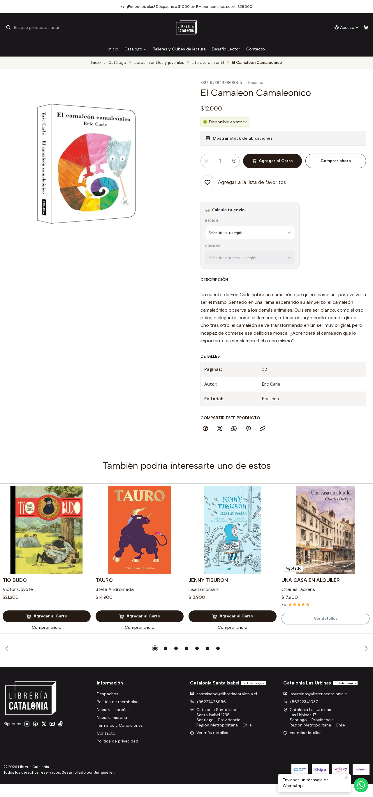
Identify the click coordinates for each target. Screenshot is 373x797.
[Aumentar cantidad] (234, 161)
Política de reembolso (118, 701)
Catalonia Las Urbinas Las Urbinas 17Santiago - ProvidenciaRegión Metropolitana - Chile (317, 717)
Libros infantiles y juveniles (159, 63)
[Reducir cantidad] (206, 161)
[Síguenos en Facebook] (35, 724)
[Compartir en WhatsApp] (234, 429)
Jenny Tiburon (208, 580)
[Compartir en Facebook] (205, 429)
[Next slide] (365, 648)
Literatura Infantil (208, 63)
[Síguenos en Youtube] (52, 724)
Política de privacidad (117, 741)
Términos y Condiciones (120, 725)
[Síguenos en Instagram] (27, 724)
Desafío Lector (226, 49)
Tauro (104, 580)
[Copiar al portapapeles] (263, 429)
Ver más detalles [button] (212, 732)
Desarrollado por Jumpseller (87, 772)
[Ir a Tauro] (140, 530)
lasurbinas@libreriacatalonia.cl (319, 693)
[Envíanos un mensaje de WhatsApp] (361, 785)
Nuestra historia (112, 717)
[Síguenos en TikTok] (61, 724)
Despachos (107, 693)
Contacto (255, 49)
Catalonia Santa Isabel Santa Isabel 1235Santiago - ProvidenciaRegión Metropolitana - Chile (224, 717)
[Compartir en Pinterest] (248, 429)
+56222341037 (304, 701)
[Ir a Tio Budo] (47, 530)
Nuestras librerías (113, 709)
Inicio (113, 49)
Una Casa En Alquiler (310, 580)
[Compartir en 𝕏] (220, 429)
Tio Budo (15, 580)
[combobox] (35, 27)
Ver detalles (325, 618)
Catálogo (133, 49)
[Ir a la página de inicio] (186, 27)
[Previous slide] (7, 648)
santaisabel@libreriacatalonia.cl (226, 693)
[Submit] (8, 27)
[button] (155, 648)
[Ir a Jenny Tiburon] (233, 530)
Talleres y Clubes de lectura (179, 49)
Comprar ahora (336, 160)
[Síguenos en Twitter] (44, 724)
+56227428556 (211, 701)
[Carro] (366, 27)
